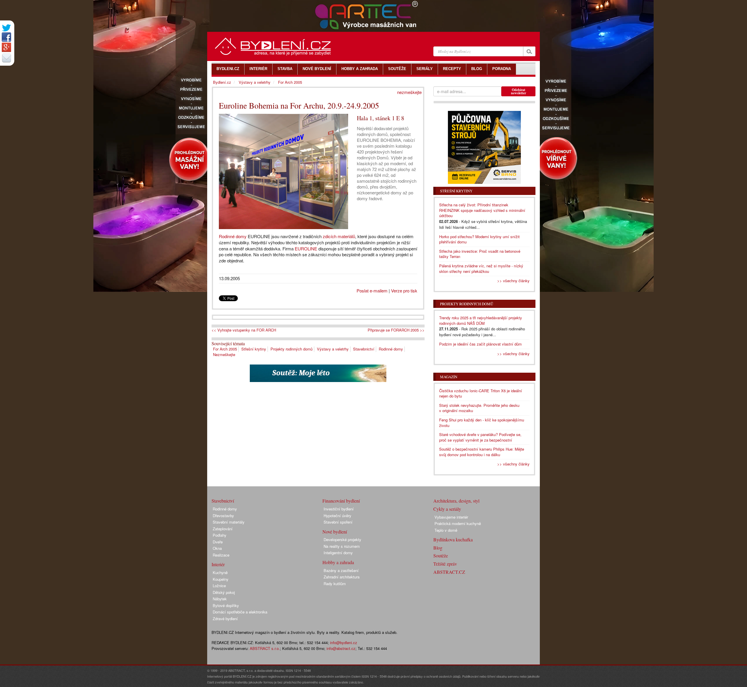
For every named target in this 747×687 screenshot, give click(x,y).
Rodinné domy (233, 236)
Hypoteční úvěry (337, 515)
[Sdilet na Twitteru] (6, 28)
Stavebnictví (363, 349)
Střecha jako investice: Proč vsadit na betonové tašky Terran (479, 253)
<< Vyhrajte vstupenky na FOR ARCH (244, 330)
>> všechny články (513, 280)
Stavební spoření (338, 522)
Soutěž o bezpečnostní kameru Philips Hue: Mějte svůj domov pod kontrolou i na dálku (481, 451)
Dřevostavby (223, 515)
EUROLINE (306, 248)
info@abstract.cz (341, 648)
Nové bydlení (334, 532)
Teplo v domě (445, 530)
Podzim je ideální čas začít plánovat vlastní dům (480, 344)
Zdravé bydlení (225, 618)
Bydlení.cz (222, 82)
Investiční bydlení (339, 509)
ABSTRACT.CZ (449, 572)
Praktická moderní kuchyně (457, 523)
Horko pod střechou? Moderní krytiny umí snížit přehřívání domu (479, 239)
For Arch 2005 (225, 349)
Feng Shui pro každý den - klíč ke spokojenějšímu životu (481, 422)
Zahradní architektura (341, 577)
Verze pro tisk (404, 290)
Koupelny (220, 579)
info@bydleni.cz (343, 642)
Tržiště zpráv (445, 564)
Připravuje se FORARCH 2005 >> (396, 330)
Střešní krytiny (253, 349)
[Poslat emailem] (6, 58)
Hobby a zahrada (338, 562)
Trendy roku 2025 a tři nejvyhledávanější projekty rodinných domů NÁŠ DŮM (480, 320)
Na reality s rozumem (342, 546)
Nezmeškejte (224, 354)
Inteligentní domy (338, 552)
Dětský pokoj (224, 592)
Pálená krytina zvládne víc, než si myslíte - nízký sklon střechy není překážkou (481, 268)
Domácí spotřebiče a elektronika (240, 612)
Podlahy (219, 535)
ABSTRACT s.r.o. (265, 648)
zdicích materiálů (339, 236)
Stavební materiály (229, 522)
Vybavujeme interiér (451, 517)
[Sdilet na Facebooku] (6, 37)
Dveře (218, 542)
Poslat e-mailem (372, 290)
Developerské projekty (342, 539)
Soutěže (440, 555)
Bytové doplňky (226, 605)
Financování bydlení (341, 501)
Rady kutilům (335, 583)
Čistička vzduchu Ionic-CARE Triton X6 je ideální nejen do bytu (480, 393)
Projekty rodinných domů (291, 349)
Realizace (221, 555)
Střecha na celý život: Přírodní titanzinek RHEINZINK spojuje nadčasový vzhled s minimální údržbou (482, 210)
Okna (217, 548)
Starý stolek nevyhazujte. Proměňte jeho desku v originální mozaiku (479, 408)
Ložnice (219, 585)
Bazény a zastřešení (341, 570)
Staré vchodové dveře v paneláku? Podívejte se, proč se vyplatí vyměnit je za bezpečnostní (480, 437)
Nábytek (220, 598)
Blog (437, 548)
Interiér (218, 564)
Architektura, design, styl (456, 501)
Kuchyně (220, 572)
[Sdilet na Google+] (6, 47)
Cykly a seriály (447, 509)
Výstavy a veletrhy (333, 349)
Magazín (448, 376)
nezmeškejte (409, 92)
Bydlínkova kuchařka (453, 539)
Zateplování (223, 528)
